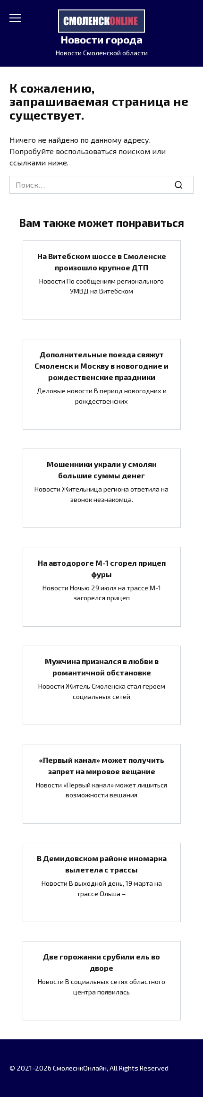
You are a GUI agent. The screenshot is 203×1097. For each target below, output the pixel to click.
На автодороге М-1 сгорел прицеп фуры (102, 568)
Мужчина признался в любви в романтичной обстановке (102, 666)
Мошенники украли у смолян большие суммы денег (102, 469)
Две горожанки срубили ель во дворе (101, 962)
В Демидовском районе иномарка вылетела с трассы (102, 864)
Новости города (101, 39)
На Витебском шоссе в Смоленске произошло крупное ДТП (101, 261)
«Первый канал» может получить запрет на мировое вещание (101, 765)
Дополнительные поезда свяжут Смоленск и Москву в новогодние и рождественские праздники (101, 365)
